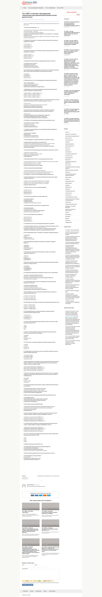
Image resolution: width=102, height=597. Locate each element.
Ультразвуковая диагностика (71, 204)
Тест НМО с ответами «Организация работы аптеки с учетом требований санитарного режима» (72, 267)
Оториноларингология (69, 181)
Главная (24, 7)
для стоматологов (69, 155)
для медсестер (68, 151)
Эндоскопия (67, 220)
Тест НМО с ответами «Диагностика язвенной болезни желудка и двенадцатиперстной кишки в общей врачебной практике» (30, 530)
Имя (23, 564)
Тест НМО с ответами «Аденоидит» (27, 512)
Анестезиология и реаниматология (72, 136)
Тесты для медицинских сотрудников (35, 7)
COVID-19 (67, 132)
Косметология (68, 164)
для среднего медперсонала (71, 153)
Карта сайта (25, 591)
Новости (45, 591)
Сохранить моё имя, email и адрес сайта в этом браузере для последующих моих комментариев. (41, 582)
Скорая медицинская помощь (71, 197)
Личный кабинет (52, 591)
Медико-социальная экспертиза (71, 170)
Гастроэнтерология (69, 140)
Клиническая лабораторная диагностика (37, 19)
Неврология (67, 172)
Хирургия (67, 218)
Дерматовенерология (69, 144)
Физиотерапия (68, 214)
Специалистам (38, 591)
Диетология (67, 147)
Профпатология (68, 187)
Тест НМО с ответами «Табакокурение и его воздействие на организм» (72, 302)
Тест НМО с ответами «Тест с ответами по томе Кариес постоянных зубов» (71, 276)
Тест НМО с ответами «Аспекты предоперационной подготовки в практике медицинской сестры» (72, 271)
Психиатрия (67, 189)
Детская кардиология (69, 145)
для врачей (67, 149)
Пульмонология (68, 193)
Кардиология (68, 159)
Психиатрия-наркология (70, 191)
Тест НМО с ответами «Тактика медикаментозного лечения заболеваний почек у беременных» (72, 262)
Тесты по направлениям (50, 7)
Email (36, 564)
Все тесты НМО (60, 7)
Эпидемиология (68, 222)
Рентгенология (68, 195)
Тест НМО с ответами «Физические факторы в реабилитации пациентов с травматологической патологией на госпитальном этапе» (50, 549)
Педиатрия (67, 185)
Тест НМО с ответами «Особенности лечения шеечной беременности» (50, 529)
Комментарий (25, 568)
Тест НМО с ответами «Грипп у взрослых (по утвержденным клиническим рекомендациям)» (71, 313)
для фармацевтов (69, 157)
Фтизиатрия (67, 216)
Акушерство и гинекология (70, 134)
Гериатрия (67, 142)
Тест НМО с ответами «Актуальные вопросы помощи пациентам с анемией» (49, 512)
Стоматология (68, 202)
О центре (31, 591)
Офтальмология (68, 183)
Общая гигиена (68, 177)
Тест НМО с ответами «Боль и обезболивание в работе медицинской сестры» (72, 337)
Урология (67, 212)
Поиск (78, 14)
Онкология (67, 179)
